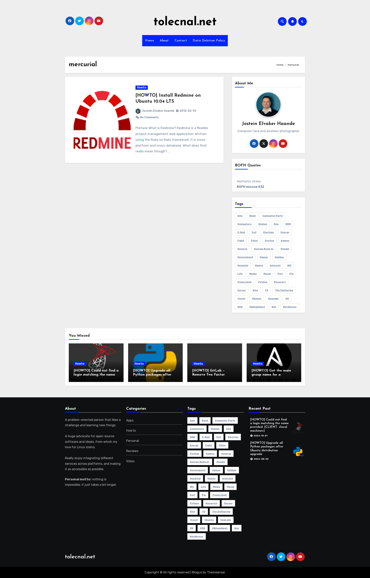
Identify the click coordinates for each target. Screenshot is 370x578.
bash (252, 215)
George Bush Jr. (264, 248)
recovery (280, 282)
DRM (288, 224)
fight (240, 240)
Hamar (264, 257)
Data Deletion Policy (209, 40)
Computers (244, 224)
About (164, 40)
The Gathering (284, 290)
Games (285, 240)
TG (266, 290)
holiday (279, 257)
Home (149, 40)
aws (240, 215)
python (262, 282)
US (287, 298)
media (253, 273)
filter (254, 240)
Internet (275, 265)
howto (259, 265)
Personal (132, 441)
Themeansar (216, 572)
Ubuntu (256, 298)
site (255, 290)
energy (285, 232)
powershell (244, 282)
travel (241, 298)
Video (130, 461)
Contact (181, 40)
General (242, 248)
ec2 (254, 232)
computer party (272, 215)
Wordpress (290, 306)
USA (240, 306)
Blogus (197, 572)
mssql (267, 273)
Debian (262, 224)
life (240, 273)
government (245, 257)
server (241, 290)
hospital (242, 265)
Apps (130, 420)
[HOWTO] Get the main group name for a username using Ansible (271, 375)
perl (280, 273)
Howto (141, 87)
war (274, 306)
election (268, 232)
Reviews (132, 451)
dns (276, 224)
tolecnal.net (185, 22)
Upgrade (273, 298)
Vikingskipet (257, 306)
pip (291, 273)
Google (285, 248)
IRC (289, 265)
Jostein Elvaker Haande (158, 110)
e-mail (241, 232)
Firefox (269, 240)
